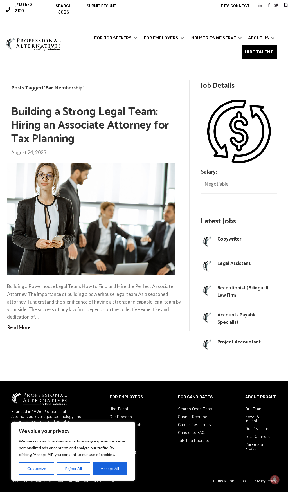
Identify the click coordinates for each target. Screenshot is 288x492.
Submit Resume (192, 417)
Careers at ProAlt (254, 446)
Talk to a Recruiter (194, 440)
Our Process (120, 417)
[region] (73, 451)
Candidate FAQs (192, 432)
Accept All (110, 468)
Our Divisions (257, 428)
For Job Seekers (113, 38)
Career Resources (194, 425)
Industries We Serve (213, 38)
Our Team (254, 409)
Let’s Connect (257, 436)
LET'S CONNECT (234, 6)
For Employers (161, 38)
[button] (136, 38)
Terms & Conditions (229, 481)
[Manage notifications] (274, 479)
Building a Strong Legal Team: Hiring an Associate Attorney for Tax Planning (90, 125)
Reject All (73, 468)
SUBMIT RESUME (101, 6)
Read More (18, 327)
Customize (36, 468)
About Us (258, 38)
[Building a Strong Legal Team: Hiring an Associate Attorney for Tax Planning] (91, 219)
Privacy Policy (265, 481)
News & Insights (252, 419)
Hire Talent (118, 409)
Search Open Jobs (195, 409)
